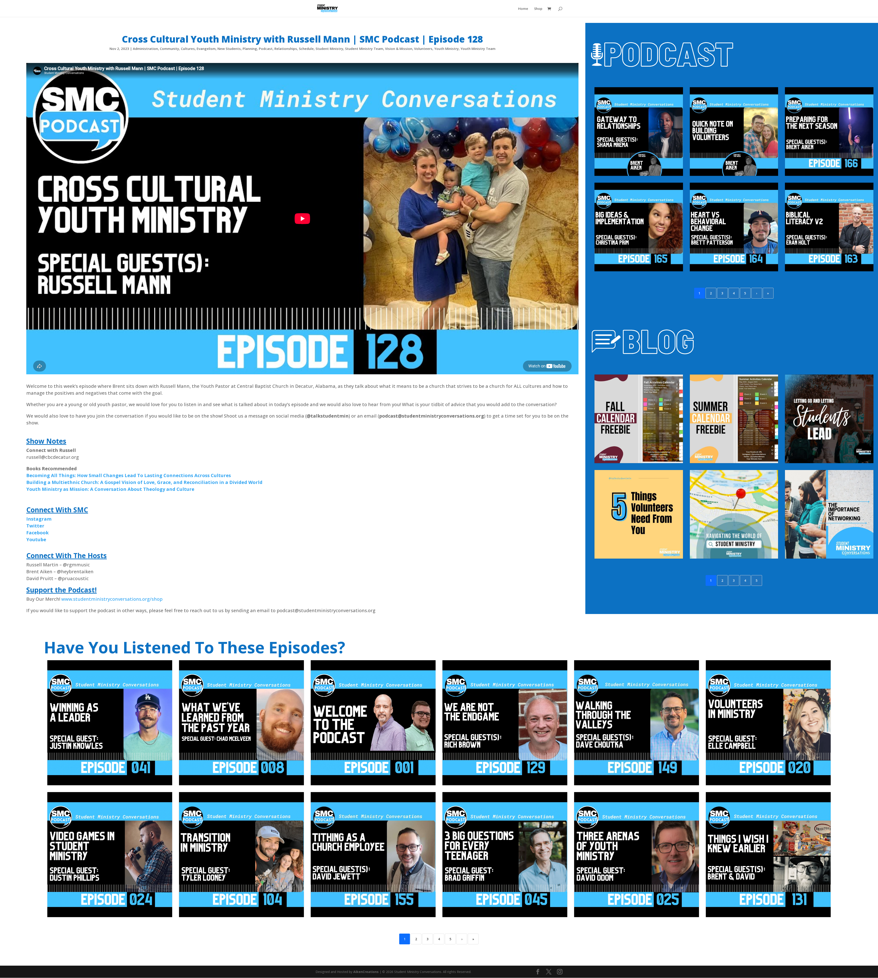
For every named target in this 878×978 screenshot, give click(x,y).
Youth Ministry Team (477, 48)
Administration (145, 48)
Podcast (266, 48)
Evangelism (206, 48)
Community (169, 48)
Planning (250, 48)
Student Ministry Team (364, 48)
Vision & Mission (398, 48)
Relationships (285, 48)
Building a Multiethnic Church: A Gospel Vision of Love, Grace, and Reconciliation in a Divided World (144, 482)
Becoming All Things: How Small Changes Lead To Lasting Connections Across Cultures (128, 475)
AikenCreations (366, 972)
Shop (538, 9)
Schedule (306, 48)
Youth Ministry (446, 48)
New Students (229, 48)
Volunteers (423, 48)
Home (523, 9)
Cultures (188, 48)
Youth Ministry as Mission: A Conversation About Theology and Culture (110, 489)
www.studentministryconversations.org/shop (112, 599)
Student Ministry (329, 48)
